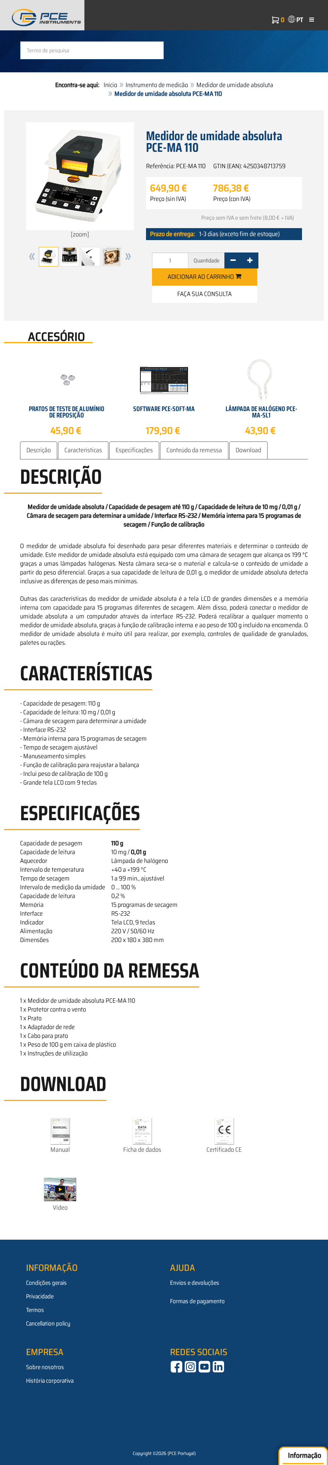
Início (110, 85)
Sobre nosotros (45, 1367)
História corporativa (50, 1380)
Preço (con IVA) (231, 199)
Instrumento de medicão (157, 85)
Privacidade (40, 1296)
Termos (35, 1310)
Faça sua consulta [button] (204, 294)
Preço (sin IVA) (168, 199)
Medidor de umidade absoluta (234, 85)
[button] (32, 256)
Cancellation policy (48, 1323)
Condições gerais (46, 1283)
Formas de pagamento (197, 1301)
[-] (233, 260)
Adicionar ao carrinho (201, 277)
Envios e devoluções (194, 1283)
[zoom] (80, 234)
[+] (249, 260)
